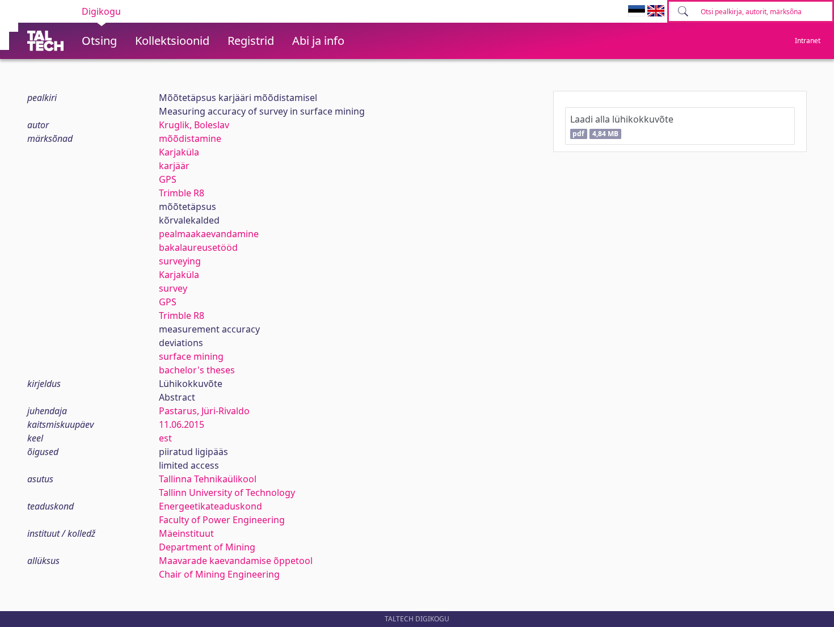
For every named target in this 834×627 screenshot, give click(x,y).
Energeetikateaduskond (210, 506)
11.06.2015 (181, 424)
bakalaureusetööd (198, 247)
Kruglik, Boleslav (194, 125)
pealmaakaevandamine (209, 234)
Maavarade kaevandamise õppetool (236, 560)
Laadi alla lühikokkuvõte (621, 125)
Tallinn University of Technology (227, 492)
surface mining (191, 356)
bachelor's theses (197, 370)
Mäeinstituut (186, 533)
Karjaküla (179, 152)
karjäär (174, 165)
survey (173, 288)
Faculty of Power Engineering (222, 520)
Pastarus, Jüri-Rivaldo (204, 411)
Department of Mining (207, 547)
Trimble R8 (181, 193)
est (165, 438)
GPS (167, 179)
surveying (180, 261)
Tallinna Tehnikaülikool (207, 479)
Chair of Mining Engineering (219, 574)
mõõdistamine (190, 138)
